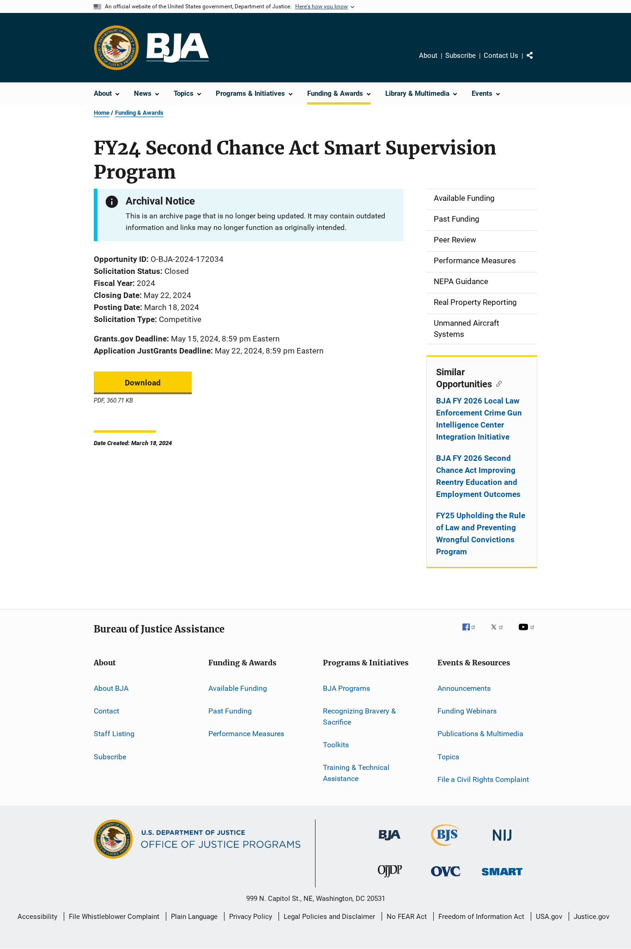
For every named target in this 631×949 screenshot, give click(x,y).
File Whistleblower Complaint (114, 916)
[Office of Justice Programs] (116, 47)
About (428, 55)
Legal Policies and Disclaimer (329, 916)
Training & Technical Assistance (356, 773)
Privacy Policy (250, 916)
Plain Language (194, 916)
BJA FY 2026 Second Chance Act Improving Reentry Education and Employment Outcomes (478, 476)
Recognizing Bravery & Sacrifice (359, 716)
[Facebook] (472, 633)
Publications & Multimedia (480, 733)
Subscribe (460, 55)
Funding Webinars (467, 711)
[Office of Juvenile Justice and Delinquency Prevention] (390, 879)
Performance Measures (246, 733)
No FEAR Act (407, 916)
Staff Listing (114, 733)
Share (537, 62)
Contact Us (501, 55)
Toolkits (336, 744)
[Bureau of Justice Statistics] (446, 847)
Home (101, 112)
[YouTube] (528, 633)
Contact (106, 711)
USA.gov (549, 916)
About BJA (111, 687)
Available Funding (237, 687)
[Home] (177, 47)
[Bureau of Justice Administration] (389, 842)
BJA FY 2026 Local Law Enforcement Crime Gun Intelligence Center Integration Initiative (479, 418)
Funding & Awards (139, 112)
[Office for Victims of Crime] (446, 878)
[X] (500, 633)
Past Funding (230, 711)
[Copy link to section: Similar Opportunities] (497, 383)
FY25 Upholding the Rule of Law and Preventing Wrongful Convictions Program (480, 533)
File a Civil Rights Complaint (483, 779)
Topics (448, 756)
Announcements (464, 687)
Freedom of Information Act (481, 916)
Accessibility (37, 916)
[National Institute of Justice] (502, 842)
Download (143, 382)
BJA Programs (346, 687)
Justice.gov (591, 916)
